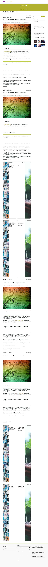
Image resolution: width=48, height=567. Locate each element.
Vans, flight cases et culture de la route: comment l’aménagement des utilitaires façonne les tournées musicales (38, 31)
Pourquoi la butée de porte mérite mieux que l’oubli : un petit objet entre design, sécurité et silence (39, 27)
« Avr (18, 560)
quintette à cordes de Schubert (19, 320)
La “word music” (28, 17)
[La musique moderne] (6, 248)
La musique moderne (36, 21)
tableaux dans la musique (7, 51)
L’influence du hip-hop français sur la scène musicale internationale (39, 34)
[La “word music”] (28, 248)
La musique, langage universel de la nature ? (21, 165)
